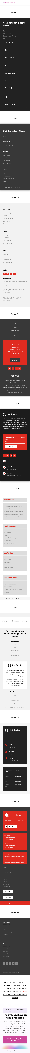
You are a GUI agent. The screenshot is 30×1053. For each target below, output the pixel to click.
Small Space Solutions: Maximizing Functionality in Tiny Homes (13, 298)
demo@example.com (12, 469)
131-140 (24, 988)
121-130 (18, 988)
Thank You (6, 238)
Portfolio (7, 784)
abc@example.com (9, 837)
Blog (6, 781)
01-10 (6, 982)
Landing (5, 235)
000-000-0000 (10, 463)
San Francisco (7, 163)
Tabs (6, 786)
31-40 (19, 982)
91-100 (24, 985)
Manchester (6, 160)
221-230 (15, 997)
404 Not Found (7, 243)
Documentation (18, 1050)
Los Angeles (6, 155)
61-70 (10, 985)
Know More (8, 897)
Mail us (7, 88)
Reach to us (9, 104)
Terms (5, 216)
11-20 (10, 982)
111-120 (12, 988)
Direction (15, 360)
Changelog (10, 1050)
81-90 (19, 985)
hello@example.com (15, 349)
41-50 (24, 982)
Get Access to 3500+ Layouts (14, 1039)
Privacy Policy (7, 213)
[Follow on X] (7, 43)
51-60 (6, 985)
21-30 (15, 982)
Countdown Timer (9, 36)
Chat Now (8, 57)
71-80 (14, 985)
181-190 (6, 994)
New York (5, 158)
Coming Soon (7, 240)
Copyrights (6, 221)
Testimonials (7, 33)
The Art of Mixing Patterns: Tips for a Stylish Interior (14, 290)
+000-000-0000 (15, 347)
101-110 (6, 988)
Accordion (7, 779)
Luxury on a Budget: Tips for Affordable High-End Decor (15, 282)
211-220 (24, 994)
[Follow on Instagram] (12, 43)
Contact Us (8, 891)
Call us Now (9, 74)
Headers (7, 776)
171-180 (24, 991)
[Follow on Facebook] (4, 43)
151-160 (12, 991)
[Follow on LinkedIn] (10, 43)
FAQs (5, 38)
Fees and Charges (8, 224)
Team (5, 31)
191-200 (12, 994)
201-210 (18, 994)
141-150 (6, 991)
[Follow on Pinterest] (16, 963)
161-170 (18, 991)
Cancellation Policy (8, 218)
